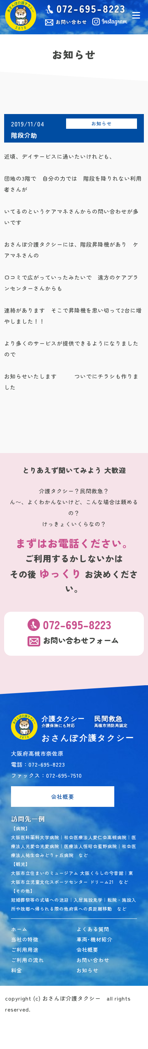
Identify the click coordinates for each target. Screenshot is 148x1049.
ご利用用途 (25, 949)
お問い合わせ (92, 959)
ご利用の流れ (27, 959)
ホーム (19, 929)
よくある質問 (92, 929)
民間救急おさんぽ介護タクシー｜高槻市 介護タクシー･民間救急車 (20, 15)
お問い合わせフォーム (81, 640)
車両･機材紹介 (94, 939)
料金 (16, 970)
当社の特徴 (25, 939)
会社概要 (62, 796)
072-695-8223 (77, 625)
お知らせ (101, 123)
